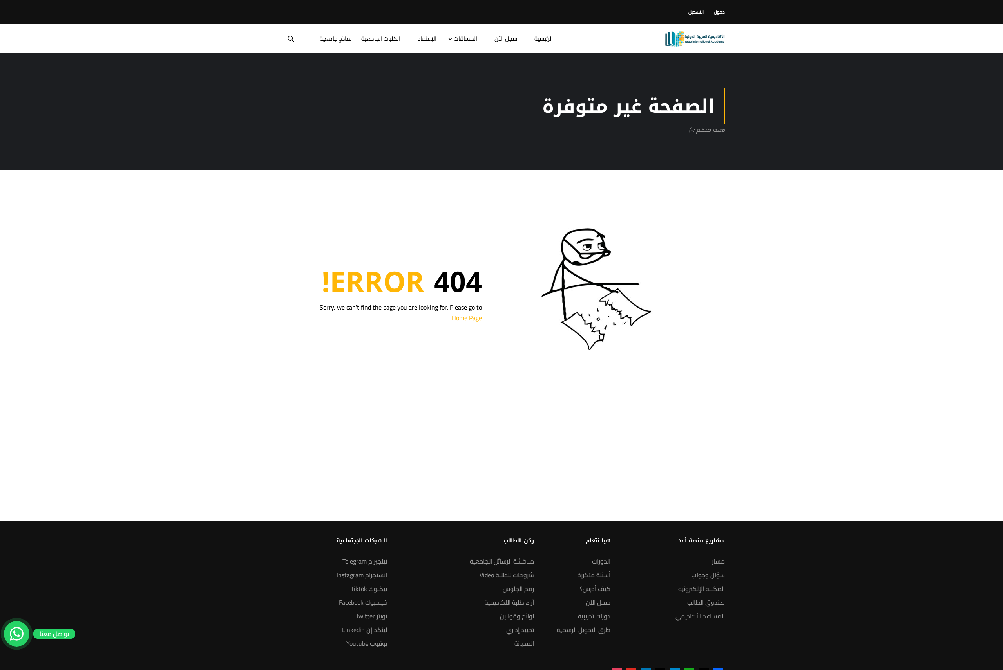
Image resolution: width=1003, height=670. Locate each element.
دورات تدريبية (594, 616)
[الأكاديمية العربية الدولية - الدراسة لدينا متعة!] (695, 39)
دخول (719, 11)
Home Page (467, 318)
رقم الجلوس (518, 588)
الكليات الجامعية (380, 38)
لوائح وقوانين (517, 616)
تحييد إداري (520, 630)
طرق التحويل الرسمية (583, 630)
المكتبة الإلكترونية (701, 588)
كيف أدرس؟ (595, 588)
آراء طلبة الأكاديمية (509, 602)
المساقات (465, 38)
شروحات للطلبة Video (507, 575)
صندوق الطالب (706, 602)
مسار (718, 561)
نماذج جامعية (336, 38)
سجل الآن (505, 38)
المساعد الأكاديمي (700, 616)
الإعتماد (427, 38)
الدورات (601, 561)
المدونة (524, 643)
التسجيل (696, 11)
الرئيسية (543, 38)
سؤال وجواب (708, 575)
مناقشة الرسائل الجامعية (502, 561)
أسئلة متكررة (594, 575)
